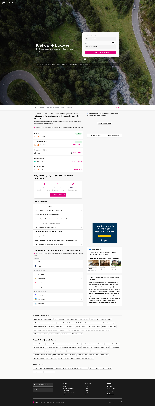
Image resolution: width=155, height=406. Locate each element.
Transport (41, 107)
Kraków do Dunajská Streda (109, 326)
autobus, (55, 49)
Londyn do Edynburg (106, 368)
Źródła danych (110, 394)
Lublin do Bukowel (99, 343)
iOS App (110, 386)
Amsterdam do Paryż (49, 368)
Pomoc (86, 392)
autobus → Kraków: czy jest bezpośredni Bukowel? (47, 214)
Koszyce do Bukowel (51, 358)
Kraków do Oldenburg (94, 326)
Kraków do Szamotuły (51, 330)
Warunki (113, 402)
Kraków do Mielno (48, 319)
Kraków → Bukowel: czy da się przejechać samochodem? (49, 244)
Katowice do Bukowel (87, 343)
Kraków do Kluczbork (39, 323)
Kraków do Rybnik (94, 319)
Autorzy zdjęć (110, 392)
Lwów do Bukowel (63, 343)
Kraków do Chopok (74, 330)
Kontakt (87, 394)
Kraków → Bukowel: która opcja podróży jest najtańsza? (48, 206)
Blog (64, 394)
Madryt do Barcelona (49, 372)
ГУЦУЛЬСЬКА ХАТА (92, 267)
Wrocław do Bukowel (39, 347)
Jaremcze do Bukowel (72, 351)
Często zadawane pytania (52, 107)
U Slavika (102, 267)
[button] (100, 52)
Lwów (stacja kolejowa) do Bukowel (42, 354)
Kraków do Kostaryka (77, 333)
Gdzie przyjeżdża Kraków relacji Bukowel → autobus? (48, 236)
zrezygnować (70, 64)
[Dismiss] (117, 64)
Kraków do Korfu (70, 326)
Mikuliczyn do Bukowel (87, 358)
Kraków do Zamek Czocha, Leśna (66, 323)
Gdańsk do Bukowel (88, 347)
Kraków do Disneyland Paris (40, 333)
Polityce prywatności (87, 64)
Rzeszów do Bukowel (75, 343)
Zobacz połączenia (56, 195)
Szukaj (34, 107)
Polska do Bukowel (50, 351)
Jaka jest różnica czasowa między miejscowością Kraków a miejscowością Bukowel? (56, 240)
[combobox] (100, 39)
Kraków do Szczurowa (95, 323)
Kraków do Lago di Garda (82, 323)
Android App (111, 388)
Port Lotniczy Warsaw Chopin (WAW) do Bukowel (68, 347)
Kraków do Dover (63, 330)
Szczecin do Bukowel (63, 358)
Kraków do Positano (39, 326)
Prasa (86, 388)
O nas (86, 386)
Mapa (62, 107)
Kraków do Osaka (66, 333)
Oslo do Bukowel (104, 354)
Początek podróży (90, 35)
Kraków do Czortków (54, 333)
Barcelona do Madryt (61, 368)
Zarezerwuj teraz (104, 236)
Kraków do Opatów (51, 323)
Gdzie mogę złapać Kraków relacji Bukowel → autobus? (48, 231)
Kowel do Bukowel (93, 354)
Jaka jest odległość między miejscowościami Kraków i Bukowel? (51, 219)
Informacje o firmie (60, 402)
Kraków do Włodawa (106, 319)
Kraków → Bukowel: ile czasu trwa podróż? (45, 227)
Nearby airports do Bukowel (112, 343)
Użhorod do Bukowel (82, 354)
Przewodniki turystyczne (69, 392)
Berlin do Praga (83, 368)
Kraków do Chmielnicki (82, 326)
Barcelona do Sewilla (73, 368)
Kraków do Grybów (83, 319)
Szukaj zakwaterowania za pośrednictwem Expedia (99, 59)
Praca (86, 390)
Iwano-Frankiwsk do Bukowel (101, 347)
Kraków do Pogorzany (108, 323)
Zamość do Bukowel (39, 351)
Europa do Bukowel (75, 358)
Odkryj (118, 107)
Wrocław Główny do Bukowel (99, 351)
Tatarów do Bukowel (58, 354)
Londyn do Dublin (38, 372)
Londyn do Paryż (38, 368)
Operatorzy (70, 107)
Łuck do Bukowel (115, 347)
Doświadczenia (66, 390)
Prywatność (108, 402)
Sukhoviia (113, 267)
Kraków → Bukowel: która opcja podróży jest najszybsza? (49, 210)
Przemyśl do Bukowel (52, 343)
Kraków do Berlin (38, 319)
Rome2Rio (91, 282)
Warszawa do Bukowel (39, 343)
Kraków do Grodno (59, 319)
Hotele (64, 386)
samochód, (63, 49)
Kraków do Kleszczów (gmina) (102, 330)
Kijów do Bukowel (61, 351)
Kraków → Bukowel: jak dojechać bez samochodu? (47, 223)
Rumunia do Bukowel (70, 354)
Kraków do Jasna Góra (71, 319)
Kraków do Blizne (49, 326)
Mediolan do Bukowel (39, 358)
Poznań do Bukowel (85, 351)
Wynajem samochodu (68, 388)
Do (86, 43)
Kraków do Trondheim (39, 330)
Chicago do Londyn (94, 368)
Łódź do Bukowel (50, 347)
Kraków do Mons (60, 326)
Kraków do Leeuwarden (87, 330)
